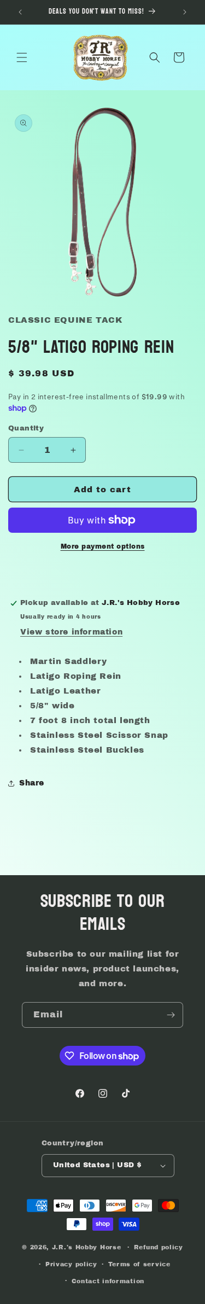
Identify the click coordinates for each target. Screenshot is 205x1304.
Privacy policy (71, 1264)
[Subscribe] (171, 1015)
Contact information (108, 1281)
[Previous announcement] (20, 12)
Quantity (26, 428)
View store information (71, 632)
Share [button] (31, 783)
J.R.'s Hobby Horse (86, 1247)
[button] (22, 57)
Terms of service (139, 1264)
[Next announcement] (185, 12)
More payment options (103, 546)
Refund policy (158, 1247)
